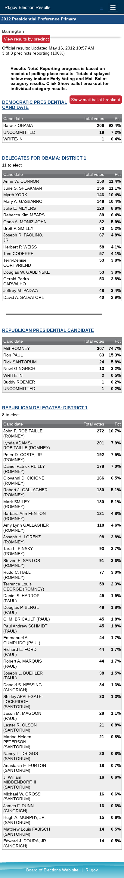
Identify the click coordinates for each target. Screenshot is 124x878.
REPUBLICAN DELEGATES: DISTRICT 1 (45, 407)
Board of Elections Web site (52, 869)
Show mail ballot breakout (95, 99)
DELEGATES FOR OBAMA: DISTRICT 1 (44, 158)
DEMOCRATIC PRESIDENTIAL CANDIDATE (34, 105)
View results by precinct (26, 39)
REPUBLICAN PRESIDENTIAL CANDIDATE (48, 330)
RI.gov (91, 869)
